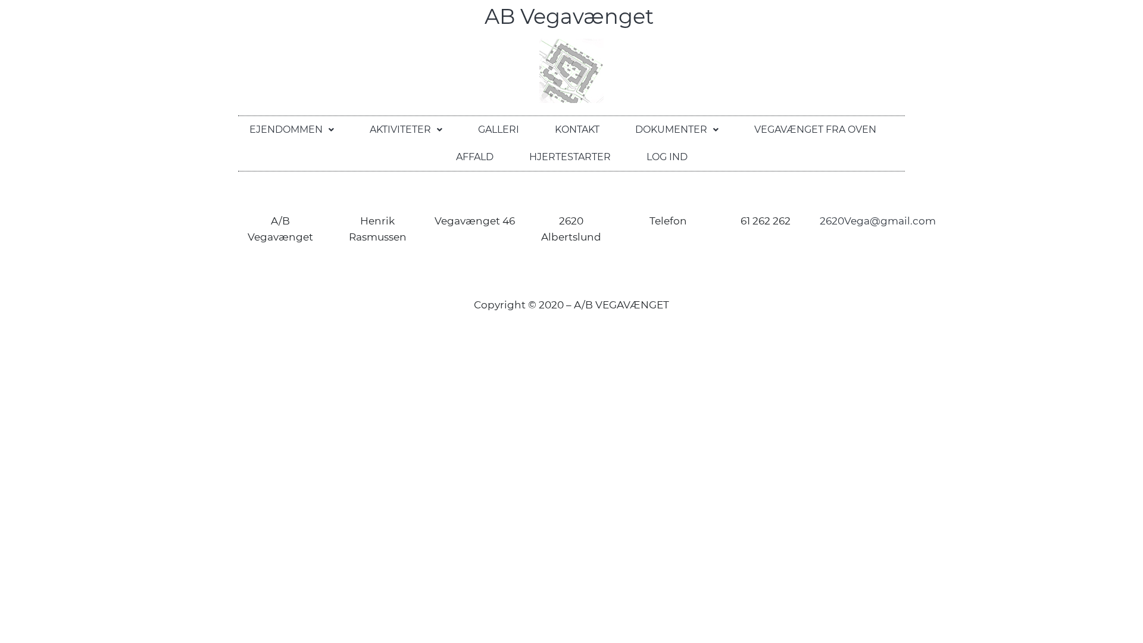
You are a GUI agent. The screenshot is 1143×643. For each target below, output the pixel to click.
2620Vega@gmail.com (878, 221)
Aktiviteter (400, 129)
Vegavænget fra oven (815, 129)
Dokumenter (671, 129)
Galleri (498, 129)
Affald (475, 157)
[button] (292, 129)
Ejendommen (286, 129)
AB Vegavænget (572, 16)
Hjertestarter (570, 157)
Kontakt (577, 129)
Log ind (667, 157)
